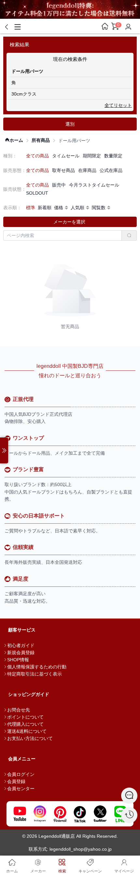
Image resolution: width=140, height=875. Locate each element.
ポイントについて (25, 717)
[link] (14, 140)
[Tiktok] (80, 813)
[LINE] (120, 813)
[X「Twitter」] (100, 813)
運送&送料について (27, 731)
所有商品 (41, 140)
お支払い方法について (30, 738)
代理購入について (25, 724)
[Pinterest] (59, 813)
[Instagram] (40, 813)
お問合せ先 (18, 709)
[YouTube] (19, 813)
